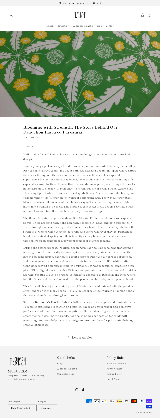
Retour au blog (82, 337)
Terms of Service (116, 363)
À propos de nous (67, 368)
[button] (11, 15)
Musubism (147, 412)
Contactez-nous (65, 373)
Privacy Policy (114, 368)
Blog (59, 363)
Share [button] (29, 146)
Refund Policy (114, 373)
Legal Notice (114, 378)
